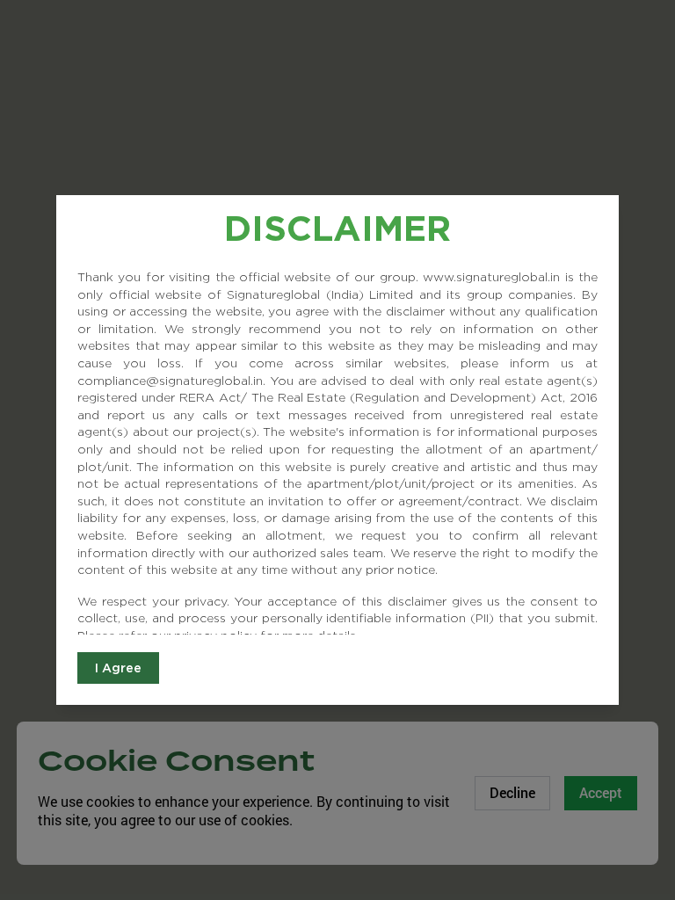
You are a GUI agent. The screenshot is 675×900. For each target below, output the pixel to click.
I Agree (118, 668)
